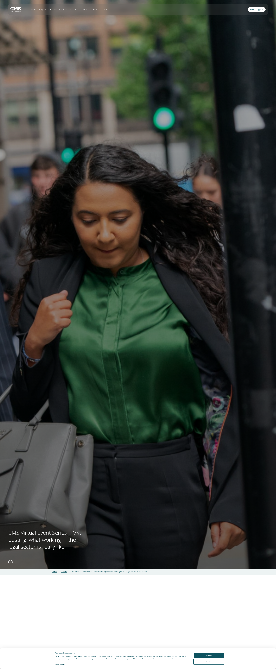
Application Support (61, 9)
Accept (209, 656)
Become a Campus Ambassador (94, 9)
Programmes (44, 9)
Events (76, 9)
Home (54, 571)
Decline (209, 662)
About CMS (29, 9)
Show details (60, 665)
